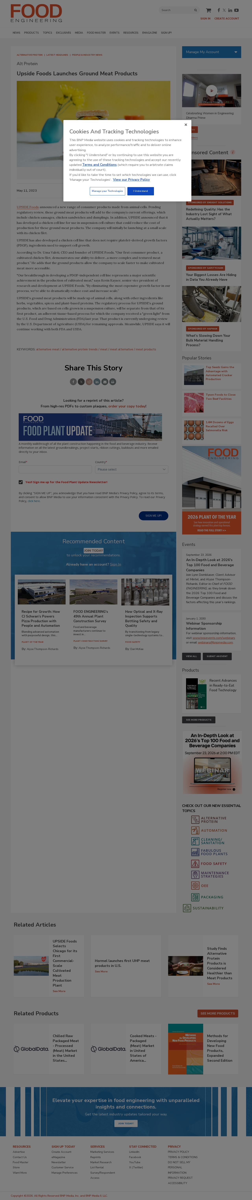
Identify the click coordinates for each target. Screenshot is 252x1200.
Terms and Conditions (99, 164)
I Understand (140, 191)
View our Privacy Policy (131, 179)
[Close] (186, 124)
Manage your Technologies (107, 191)
